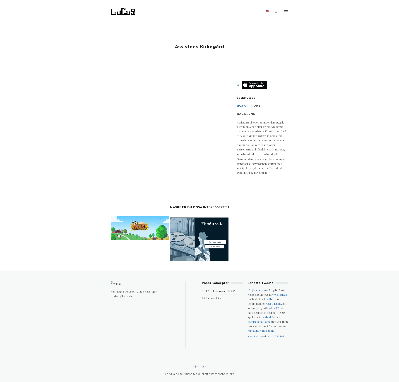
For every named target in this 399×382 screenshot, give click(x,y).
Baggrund (246, 113)
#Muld (267, 317)
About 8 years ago (256, 336)
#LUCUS (274, 308)
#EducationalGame (259, 321)
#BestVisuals (273, 303)
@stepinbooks (260, 290)
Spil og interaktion (211, 298)
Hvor (256, 106)
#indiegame (267, 330)
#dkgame (253, 330)
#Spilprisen (280, 294)
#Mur (270, 299)
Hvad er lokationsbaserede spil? (219, 291)
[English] (267, 11)
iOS (254, 85)
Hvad (241, 106)
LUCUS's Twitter (279, 336)
